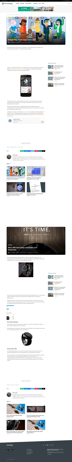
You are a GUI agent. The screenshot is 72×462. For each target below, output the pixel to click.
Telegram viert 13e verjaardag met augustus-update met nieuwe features (59, 78)
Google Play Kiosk (13, 147)
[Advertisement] (26, 58)
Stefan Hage (13, 42)
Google (8, 147)
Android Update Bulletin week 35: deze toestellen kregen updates (58, 66)
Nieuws (17, 3)
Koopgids (35, 3)
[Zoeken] (70, 3)
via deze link (26, 111)
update (21, 147)
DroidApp (8, 14)
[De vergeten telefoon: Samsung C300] (50, 73)
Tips (40, 3)
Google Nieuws (16, 119)
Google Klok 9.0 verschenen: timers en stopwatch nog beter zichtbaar (15, 194)
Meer (43, 3)
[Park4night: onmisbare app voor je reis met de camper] (50, 85)
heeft (11, 67)
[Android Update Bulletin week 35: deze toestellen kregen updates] (50, 67)
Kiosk (18, 147)
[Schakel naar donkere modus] (68, 3)
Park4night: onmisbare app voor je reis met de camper (59, 84)
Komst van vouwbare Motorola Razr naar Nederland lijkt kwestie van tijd (35, 416)
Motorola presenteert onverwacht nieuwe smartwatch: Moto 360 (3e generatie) (15, 432)
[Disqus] (26, 212)
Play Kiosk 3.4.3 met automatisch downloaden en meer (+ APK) (34, 178)
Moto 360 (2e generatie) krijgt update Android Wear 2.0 (35, 432)
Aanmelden (49, 454)
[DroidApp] (7, 3)
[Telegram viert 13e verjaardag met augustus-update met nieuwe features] (50, 78)
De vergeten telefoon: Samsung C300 (20, 0)
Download (42, 121)
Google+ (42, 114)
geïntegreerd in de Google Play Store (17, 68)
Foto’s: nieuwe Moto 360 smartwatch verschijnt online (14, 416)
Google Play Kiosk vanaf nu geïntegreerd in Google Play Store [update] (16, 178)
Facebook (39, 114)
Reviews (22, 3)
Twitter (35, 114)
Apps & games (28, 3)
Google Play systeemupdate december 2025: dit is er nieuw (35, 194)
